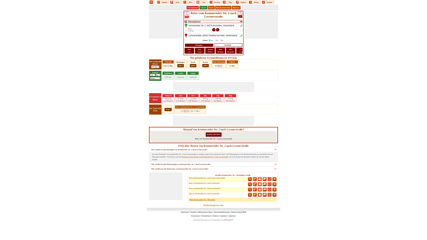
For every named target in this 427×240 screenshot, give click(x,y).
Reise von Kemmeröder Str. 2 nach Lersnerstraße (204, 183)
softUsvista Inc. (228, 220)
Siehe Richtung (220, 51)
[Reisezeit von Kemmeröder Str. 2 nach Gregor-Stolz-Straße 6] (260, 179)
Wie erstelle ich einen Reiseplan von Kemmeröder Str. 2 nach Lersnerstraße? (179, 150)
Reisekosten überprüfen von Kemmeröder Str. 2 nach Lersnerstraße (205, 157)
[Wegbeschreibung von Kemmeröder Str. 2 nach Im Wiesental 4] (255, 189)
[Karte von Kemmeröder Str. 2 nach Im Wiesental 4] (264, 189)
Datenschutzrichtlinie (238, 212)
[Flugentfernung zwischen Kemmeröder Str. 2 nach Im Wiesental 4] (274, 189)
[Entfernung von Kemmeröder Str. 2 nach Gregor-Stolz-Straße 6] (250, 179)
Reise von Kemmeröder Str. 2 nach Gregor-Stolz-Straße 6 (207, 178)
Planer (211, 8)
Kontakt (193, 212)
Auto (211, 40)
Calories (203, 8)
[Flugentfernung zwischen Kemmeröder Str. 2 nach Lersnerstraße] (274, 184)
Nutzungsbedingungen (222, 212)
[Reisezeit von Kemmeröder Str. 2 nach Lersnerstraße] (260, 184)
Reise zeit (189, 51)
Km (222, 40)
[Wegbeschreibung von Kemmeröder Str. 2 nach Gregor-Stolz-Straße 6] (255, 179)
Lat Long (241, 51)
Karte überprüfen (230, 51)
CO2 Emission (192, 8)
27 (240, 14)
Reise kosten (200, 51)
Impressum (185, 212)
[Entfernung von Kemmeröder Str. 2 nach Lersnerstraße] (250, 184)
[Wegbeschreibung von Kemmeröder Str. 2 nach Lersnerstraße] (255, 184)
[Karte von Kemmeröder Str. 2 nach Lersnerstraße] (264, 184)
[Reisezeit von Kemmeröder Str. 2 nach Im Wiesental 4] (260, 189)
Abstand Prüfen (210, 51)
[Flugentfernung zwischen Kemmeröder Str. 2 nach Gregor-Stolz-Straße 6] (274, 179)
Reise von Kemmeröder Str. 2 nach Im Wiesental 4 (205, 188)
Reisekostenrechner (223, 8)
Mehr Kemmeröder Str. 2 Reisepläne (202, 200)
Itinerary (236, 8)
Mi (217, 40)
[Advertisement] (165, 24)
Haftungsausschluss (204, 212)
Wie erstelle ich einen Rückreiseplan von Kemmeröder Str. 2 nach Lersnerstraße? (181, 164)
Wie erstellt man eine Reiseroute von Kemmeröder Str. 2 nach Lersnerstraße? (179, 169)
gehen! (181, 65)
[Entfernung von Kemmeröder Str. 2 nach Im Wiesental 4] (250, 189)
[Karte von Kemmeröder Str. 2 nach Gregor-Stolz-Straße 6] (264, 179)
